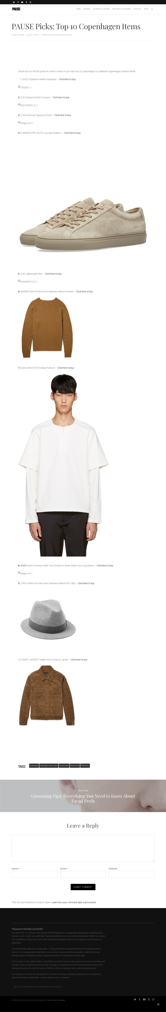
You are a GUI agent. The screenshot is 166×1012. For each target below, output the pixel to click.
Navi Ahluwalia (19, 35)
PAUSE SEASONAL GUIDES (62, 35)
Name (15, 868)
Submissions (45, 987)
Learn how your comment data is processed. (73, 902)
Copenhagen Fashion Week (48, 765)
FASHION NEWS (47, 35)
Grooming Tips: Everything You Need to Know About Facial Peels (83, 796)
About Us (17, 987)
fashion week (64, 765)
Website (113, 868)
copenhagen (34, 765)
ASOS (23, 565)
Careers (35, 987)
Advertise (27, 987)
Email (64, 868)
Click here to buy (67, 79)
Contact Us (57, 987)
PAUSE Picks (85, 765)
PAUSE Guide (75, 765)
